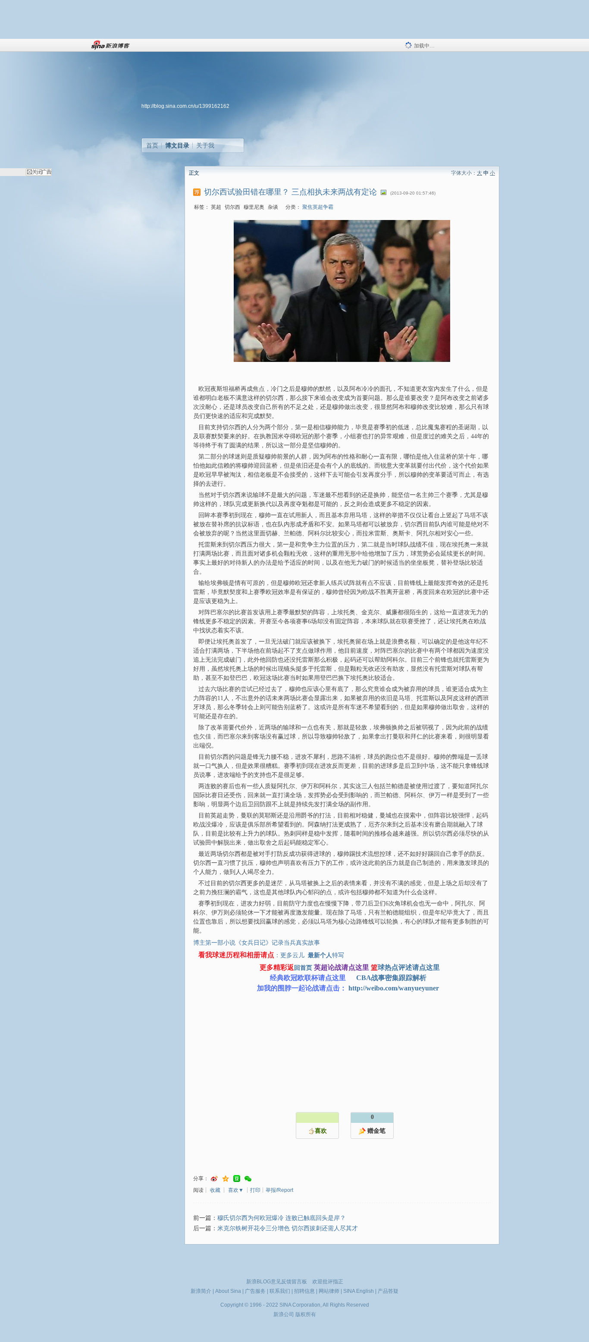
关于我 (205, 145)
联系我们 (279, 1291)
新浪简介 (201, 1291)
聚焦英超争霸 (317, 207)
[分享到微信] (247, 1178)
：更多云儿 (290, 955)
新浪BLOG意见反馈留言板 (276, 1282)
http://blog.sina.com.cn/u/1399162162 (185, 106)
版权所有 (305, 1314)
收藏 (215, 1190)
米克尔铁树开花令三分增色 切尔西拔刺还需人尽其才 (287, 1228)
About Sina (228, 1291)
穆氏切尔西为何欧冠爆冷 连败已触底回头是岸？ (281, 1218)
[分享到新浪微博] (214, 1178)
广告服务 (255, 1291)
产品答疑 (388, 1291)
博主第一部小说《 (217, 943)
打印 (255, 1190)
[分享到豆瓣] (236, 1178)
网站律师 (329, 1291)
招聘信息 (304, 1291)
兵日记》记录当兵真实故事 (284, 943)
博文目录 (177, 145)
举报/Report (279, 1190)
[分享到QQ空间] (225, 1178)
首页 (152, 145)
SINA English (358, 1291)
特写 (338, 955)
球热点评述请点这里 (409, 967)
